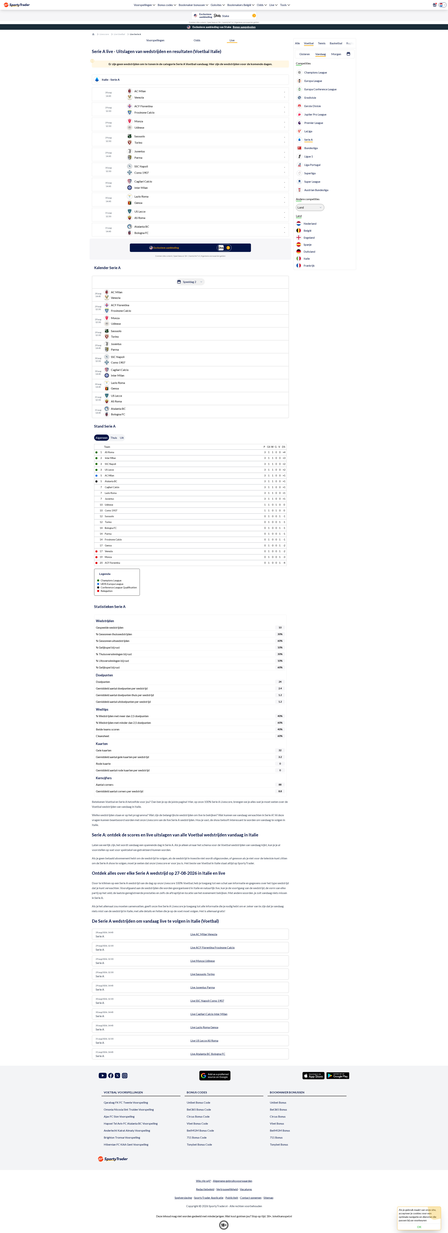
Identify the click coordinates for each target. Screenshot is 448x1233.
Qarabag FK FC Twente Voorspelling (126, 1102)
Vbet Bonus (277, 1123)
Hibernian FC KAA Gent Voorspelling (126, 1144)
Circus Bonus (278, 1116)
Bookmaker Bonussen (287, 1092)
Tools (283, 4)
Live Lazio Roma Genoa (204, 1027)
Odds (260, 4)
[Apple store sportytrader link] (313, 1075)
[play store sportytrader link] (337, 1075)
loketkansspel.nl (282, 1216)
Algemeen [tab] (102, 437)
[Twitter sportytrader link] (117, 1075)
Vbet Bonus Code (197, 1123)
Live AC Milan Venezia (203, 934)
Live (271, 4)
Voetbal (309, 43)
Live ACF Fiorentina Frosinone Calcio (212, 947)
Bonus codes (165, 4)
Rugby (350, 43)
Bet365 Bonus (278, 1109)
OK (419, 1226)
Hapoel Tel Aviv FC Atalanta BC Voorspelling (131, 1123)
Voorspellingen (143, 4)
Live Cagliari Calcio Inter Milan (208, 1014)
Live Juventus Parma (202, 987)
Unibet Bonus (278, 1102)
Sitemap (268, 1197)
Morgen (336, 54)
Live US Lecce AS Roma (204, 1040)
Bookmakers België (239, 4)
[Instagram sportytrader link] (124, 1075)
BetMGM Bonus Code (200, 1130)
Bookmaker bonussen (192, 4)
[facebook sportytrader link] (110, 1075)
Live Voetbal (119, 34)
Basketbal (336, 43)
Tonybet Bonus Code (199, 1144)
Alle (297, 43)
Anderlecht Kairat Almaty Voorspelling (127, 1130)
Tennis (322, 43)
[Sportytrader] (16, 5)
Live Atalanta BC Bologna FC (207, 1053)
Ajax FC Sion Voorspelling (119, 1116)
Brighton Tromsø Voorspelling (122, 1137)
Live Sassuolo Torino (202, 974)
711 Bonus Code (196, 1137)
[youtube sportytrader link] (103, 1075)
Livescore (104, 34)
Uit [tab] (122, 437)
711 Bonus (276, 1137)
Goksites (216, 4)
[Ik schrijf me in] (434, 4)
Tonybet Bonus (279, 1144)
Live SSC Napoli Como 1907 (207, 1000)
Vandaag (320, 54)
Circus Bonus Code (198, 1116)
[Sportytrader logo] (224, 1159)
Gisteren (304, 54)
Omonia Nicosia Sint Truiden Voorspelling (129, 1109)
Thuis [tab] (113, 437)
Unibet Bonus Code (198, 1102)
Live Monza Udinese (202, 960)
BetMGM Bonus (280, 1130)
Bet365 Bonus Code (199, 1109)
